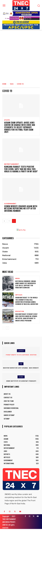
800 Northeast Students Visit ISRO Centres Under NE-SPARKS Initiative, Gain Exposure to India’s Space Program (26, 317)
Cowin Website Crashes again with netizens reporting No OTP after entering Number (20, 208)
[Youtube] (20, 511)
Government (10, 203)
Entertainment (11, 164)
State (7, 120)
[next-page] (7, 328)
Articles (18, 295)
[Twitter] (15, 511)
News (17, 278)
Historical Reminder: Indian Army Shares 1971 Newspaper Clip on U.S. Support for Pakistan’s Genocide (25, 284)
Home (4, 84)
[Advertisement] (21, 58)
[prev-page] (4, 221)
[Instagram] (10, 511)
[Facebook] (4, 511)
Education (19, 311)
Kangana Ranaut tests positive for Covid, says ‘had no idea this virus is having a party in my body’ (21, 169)
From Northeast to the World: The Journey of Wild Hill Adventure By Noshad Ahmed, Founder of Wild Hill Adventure (26, 300)
